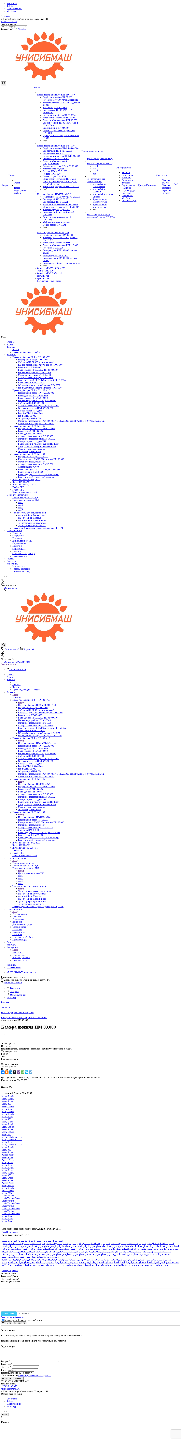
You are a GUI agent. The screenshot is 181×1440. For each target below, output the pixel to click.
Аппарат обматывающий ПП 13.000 (35, 436)
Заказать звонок (8, 664)
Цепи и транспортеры (17, 495)
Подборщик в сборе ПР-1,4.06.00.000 (36, 393)
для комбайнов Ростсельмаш (32, 515)
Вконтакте (12, 3)
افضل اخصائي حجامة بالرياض (137, 1259)
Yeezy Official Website (12, 1137)
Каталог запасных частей (24, 492)
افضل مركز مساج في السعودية (48, 1241)
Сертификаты (19, 543)
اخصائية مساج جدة (35, 1257)
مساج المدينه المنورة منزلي (152, 1254)
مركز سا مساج (26, 1241)
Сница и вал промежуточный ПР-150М (37, 446)
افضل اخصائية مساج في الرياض (92, 1249)
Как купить (12, 564)
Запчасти (11, 354)
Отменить (24, 1313)
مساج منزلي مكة (131, 1265)
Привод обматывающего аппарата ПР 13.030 (40, 388)
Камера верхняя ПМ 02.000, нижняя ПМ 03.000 (41, 459)
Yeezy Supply (8, 1096)
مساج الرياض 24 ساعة (33, 1251)
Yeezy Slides (7, 1101)
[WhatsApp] (22, 1072)
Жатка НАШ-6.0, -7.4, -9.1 (25, 484)
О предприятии (14, 530)
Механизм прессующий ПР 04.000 (34, 375)
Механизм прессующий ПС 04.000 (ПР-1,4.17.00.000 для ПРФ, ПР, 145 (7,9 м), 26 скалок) (61, 421)
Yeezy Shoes (7, 1109)
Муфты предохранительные (31, 449)
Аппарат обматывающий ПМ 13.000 (35, 464)
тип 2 (20, 505)
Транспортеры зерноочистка (32, 525)
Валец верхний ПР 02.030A (31, 382)
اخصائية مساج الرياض (40, 1249)
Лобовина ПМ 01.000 (28, 467)
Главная (10, 342)
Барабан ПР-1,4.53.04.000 (30, 413)
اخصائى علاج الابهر (85, 1259)
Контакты (11, 561)
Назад (15, 682)
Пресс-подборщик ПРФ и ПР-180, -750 (31, 357)
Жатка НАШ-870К (21, 482)
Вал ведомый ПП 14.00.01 (30, 433)
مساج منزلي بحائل (91, 1265)
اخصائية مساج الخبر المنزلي (152, 1243)
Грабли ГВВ (18, 490)
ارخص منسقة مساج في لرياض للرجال (62, 1251)
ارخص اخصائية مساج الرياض (63, 1249)
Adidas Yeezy (8, 1155)
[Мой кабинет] (2, 582)
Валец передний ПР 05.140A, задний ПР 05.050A (42, 380)
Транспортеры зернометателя (32, 523)
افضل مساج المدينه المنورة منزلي (122, 1254)
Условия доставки (21, 569)
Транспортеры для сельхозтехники (29, 513)
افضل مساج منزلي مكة (112, 1265)
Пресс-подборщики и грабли (26, 352)
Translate (22, 29)
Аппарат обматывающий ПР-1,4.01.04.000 (38, 405)
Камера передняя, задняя (30, 410)
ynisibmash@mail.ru (13, 982)
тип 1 (20, 502)
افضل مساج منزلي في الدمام (115, 1246)
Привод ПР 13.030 (27, 416)
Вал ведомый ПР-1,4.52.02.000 (33, 398)
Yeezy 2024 (7, 1193)
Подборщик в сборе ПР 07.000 (33, 359)
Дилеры (10, 558)
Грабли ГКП (18, 487)
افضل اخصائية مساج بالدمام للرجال (24, 1243)
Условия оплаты (20, 566)
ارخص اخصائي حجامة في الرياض (109, 1259)
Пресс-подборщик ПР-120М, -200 (29, 454)
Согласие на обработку (23, 553)
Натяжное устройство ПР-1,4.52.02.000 (37, 400)
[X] (14, 1072)
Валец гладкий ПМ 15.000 (30, 472)
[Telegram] (30, 1072)
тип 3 (20, 507)
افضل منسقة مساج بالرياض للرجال (97, 1251)
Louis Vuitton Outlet (11, 1198)
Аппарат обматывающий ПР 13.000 (35, 377)
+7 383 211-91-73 (9, 21)
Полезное (17, 551)
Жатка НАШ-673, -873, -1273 (26, 479)
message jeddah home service (46, 1265)
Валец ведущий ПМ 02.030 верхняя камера (39, 469)
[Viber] (18, 1072)
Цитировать (12, 1232)
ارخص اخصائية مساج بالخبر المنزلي (85, 1243)
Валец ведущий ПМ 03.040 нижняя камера (38, 474)
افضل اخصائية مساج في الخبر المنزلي (120, 1243)
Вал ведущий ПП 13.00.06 (30, 431)
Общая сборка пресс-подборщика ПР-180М (39, 385)
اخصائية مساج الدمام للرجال (55, 1243)
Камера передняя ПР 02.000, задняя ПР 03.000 (40, 365)
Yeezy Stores (7, 1221)
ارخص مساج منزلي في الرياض (41, 1246)
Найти (4, 1414)
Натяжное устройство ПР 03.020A (34, 372)
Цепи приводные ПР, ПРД (25, 497)
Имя (4, 1232)
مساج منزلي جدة (98, 1254)
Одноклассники (14, 8)
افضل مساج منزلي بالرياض (69, 1246)
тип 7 (20, 510)
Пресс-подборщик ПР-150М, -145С (30, 426)
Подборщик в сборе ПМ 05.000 (33, 456)
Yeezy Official (8, 1106)
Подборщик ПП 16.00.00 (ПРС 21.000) (36, 428)
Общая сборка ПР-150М (29, 451)
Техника (11, 347)
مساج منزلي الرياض (91, 1246)
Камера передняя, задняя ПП (32, 441)
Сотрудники (18, 535)
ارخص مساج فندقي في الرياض (143, 1249)
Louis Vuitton (8, 1195)
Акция (10, 344)
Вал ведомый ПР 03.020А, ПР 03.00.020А (38, 370)
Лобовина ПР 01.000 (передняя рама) (36, 362)
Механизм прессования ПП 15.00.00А (36, 439)
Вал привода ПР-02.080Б (30, 367)
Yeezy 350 (6, 1104)
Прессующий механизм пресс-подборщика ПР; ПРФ (37, 528)
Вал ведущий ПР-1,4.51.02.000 (33, 395)
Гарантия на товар (21, 571)
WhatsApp (11, 11)
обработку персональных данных (34, 1375)
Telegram (11, 6)
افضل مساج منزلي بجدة (79, 1254)
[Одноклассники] (6, 1072)
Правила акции (19, 556)
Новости (16, 533)
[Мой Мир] (10, 1072)
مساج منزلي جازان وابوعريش (154, 1265)
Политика (17, 546)
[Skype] (26, 1072)
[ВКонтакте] (3, 1072)
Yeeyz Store (7, 1216)
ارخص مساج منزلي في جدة (55, 1254)
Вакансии (17, 538)
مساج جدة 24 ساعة (32, 1254)
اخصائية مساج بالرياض (118, 1249)
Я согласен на (28, 1375)
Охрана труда (18, 548)
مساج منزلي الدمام (139, 1246)
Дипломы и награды (22, 541)
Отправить (9, 1313)
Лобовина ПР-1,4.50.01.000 (31, 403)
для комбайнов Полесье (29, 518)
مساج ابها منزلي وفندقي (71, 1265)
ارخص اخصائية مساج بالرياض (15, 1249)
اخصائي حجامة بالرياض (161, 1259)
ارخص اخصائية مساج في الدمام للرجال (72, 1262)
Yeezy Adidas (8, 1185)
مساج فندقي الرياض (16, 1246)
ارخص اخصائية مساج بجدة (14, 1257)
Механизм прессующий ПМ (31, 461)
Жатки (15, 349)
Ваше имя (6, 1276)
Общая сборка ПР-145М (29, 418)
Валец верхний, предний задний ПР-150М (38, 444)
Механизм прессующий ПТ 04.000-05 (36, 423)
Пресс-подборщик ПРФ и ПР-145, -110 (31, 390)
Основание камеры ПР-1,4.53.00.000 (35, 408)
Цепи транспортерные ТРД (26, 500)
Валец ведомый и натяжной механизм (36, 477)
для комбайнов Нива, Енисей (32, 520)
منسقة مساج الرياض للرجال (128, 1251)
